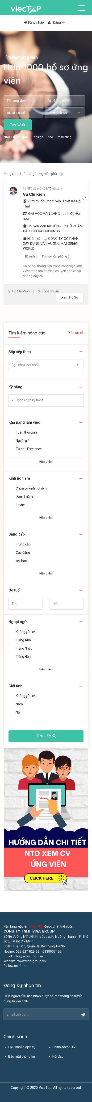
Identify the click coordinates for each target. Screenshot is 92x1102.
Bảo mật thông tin (21, 1056)
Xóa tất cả (76, 333)
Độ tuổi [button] (14, 590)
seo (50, 137)
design (38, 137)
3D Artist (31, 256)
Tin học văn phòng (54, 256)
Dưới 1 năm (24, 496)
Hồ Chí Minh (21, 291)
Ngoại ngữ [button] (17, 622)
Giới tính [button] (15, 686)
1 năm (20, 505)
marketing (64, 137)
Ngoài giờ (22, 441)
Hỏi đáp (57, 1056)
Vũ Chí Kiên (34, 194)
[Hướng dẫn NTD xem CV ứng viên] (46, 820)
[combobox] (23, 112)
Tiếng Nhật (24, 648)
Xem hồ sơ (69, 297)
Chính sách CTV (64, 1047)
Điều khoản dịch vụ (22, 1047)
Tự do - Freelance (29, 449)
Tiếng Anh (23, 640)
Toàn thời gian (26, 432)
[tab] (46, 352)
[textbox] (49, 400)
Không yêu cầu (27, 632)
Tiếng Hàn (23, 657)
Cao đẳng (23, 552)
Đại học (21, 561)
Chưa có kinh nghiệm (31, 488)
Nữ (18, 712)
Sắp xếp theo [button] (19, 352)
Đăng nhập (36, 22)
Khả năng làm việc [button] (24, 422)
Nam (19, 704)
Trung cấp (23, 544)
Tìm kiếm (44, 736)
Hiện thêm (46, 461)
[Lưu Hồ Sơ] (84, 198)
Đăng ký (59, 22)
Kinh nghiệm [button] (19, 478)
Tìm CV (15, 125)
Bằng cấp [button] (16, 534)
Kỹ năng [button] (15, 387)
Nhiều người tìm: (16, 137)
